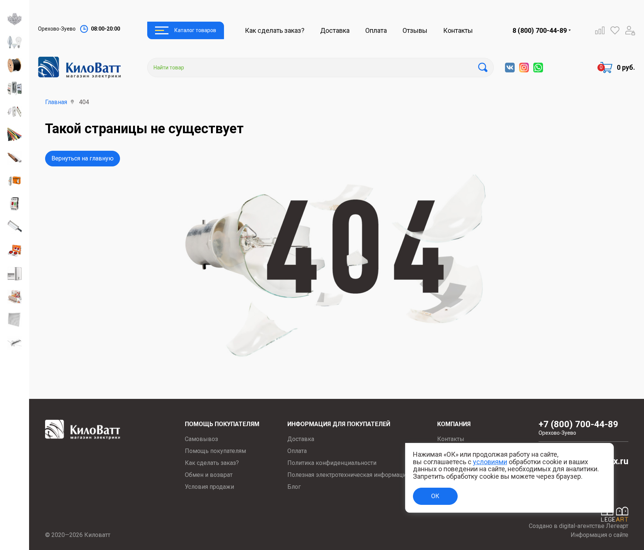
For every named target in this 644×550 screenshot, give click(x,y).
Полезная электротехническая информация (348, 474)
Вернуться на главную (82, 158)
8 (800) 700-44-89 (539, 30)
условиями (490, 462)
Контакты (458, 30)
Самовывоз (201, 439)
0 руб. (626, 67)
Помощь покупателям (215, 450)
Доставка (335, 30)
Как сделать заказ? (274, 30)
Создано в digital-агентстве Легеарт (578, 525)
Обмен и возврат (209, 474)
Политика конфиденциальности (331, 462)
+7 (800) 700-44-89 (578, 427)
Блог (294, 486)
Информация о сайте (599, 534)
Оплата (376, 30)
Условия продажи (209, 486)
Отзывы (414, 30)
